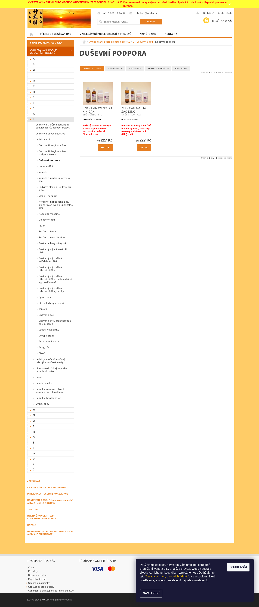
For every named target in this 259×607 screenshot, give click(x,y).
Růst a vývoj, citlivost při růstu (53, 251)
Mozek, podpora (48, 195)
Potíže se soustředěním (52, 237)
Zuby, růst (44, 347)
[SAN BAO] (35, 18)
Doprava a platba (37, 575)
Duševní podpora (49, 160)
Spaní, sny (45, 297)
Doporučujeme (91, 68)
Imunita (43, 172)
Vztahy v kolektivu (49, 329)
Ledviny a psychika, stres (50, 133)
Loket (39, 377)
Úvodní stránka (31, 34)
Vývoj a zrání (46, 335)
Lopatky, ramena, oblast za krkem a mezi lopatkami (51, 391)
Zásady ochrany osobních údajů (166, 576)
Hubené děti (46, 166)
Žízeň (42, 353)
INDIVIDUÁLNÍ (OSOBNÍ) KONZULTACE (47, 494)
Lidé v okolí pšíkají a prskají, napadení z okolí (52, 370)
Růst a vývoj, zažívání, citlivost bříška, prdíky (52, 290)
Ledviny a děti (44, 139)
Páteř (42, 225)
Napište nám (148, 34)
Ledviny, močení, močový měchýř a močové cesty (50, 361)
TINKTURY (33, 509)
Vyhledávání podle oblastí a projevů (105, 34)
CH (35, 97)
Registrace (224, 13)
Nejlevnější (115, 68)
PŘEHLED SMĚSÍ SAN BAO (55, 34)
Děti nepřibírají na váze (52, 145)
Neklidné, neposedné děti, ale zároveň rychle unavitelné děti (56, 204)
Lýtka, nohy (42, 403)
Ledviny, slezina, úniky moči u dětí (55, 188)
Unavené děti (46, 314)
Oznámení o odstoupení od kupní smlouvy (51, 590)
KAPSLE (31, 525)
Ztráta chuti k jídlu (49, 341)
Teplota (43, 308)
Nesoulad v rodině (49, 213)
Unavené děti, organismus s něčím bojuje (55, 322)
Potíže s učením (48, 231)
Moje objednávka (37, 579)
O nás (31, 567)
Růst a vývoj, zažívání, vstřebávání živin (52, 260)
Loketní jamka (44, 383)
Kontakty (171, 34)
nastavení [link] (200, 580)
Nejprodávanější (158, 68)
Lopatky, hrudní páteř (48, 398)
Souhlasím (238, 567)
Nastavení (151, 593)
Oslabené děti (47, 219)
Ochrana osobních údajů (41, 587)
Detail (105, 147)
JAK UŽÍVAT (33, 481)
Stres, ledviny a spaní (51, 303)
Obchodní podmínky (39, 583)
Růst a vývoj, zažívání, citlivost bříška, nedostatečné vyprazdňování (56, 279)
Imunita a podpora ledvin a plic (54, 180)
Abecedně (181, 68)
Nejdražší (135, 68)
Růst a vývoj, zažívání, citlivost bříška (52, 269)
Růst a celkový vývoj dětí (53, 243)
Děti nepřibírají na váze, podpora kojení (53, 153)
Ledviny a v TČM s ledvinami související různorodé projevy (53, 126)
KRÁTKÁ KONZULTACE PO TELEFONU (47, 487)
